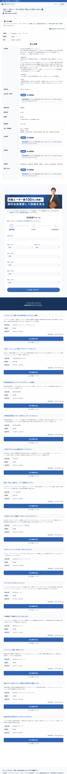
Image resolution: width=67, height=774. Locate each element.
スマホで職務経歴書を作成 (42, 773)
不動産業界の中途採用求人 (57, 773)
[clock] (50, 29)
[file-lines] (5, 21)
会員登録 (62, 4)
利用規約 (5, 773)
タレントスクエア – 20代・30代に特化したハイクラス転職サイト (21, 770)
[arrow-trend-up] (3, 11)
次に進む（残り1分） (33, 289)
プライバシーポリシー (14, 773)
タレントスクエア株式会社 (27, 773)
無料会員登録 (25, 99)
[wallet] (3, 13)
